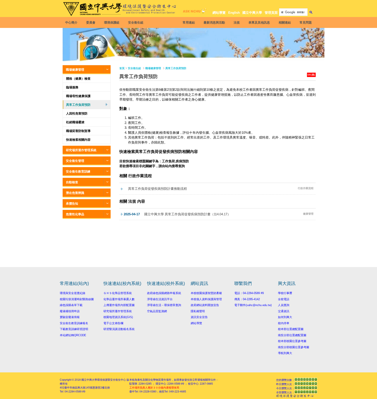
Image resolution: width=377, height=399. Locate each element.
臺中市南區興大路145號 (78, 387)
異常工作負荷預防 (78, 104)
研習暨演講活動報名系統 (119, 329)
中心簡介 (71, 22)
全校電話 (283, 299)
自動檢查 (72, 182)
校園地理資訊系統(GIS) (118, 317)
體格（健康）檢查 (78, 78)
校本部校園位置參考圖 (292, 341)
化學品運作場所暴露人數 (119, 299)
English (234, 12)
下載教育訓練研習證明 (74, 329)
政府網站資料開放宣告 (205, 305)
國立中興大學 (252, 12)
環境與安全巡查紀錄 (72, 293)
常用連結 (189, 22)
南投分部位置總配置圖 (292, 335)
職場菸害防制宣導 (78, 131)
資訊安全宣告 (199, 317)
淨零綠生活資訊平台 (160, 299)
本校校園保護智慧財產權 (206, 293)
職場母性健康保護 (78, 96)
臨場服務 (72, 87)
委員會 (90, 22)
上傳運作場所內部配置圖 (119, 305)
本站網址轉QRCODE (73, 335)
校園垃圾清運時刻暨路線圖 (77, 299)
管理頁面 (271, 12)
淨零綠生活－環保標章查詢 (164, 305)
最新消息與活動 (214, 22)
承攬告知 (72, 203)
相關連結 (285, 22)
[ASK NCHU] (194, 12)
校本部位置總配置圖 (290, 329)
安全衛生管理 (75, 161)
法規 (237, 22)
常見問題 (306, 22)
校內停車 (283, 323)
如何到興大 (285, 317)
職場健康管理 (75, 69)
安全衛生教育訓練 (78, 171)
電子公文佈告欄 (113, 323)
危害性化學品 (75, 214)
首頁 (122, 68)
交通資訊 (283, 311)
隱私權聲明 (198, 311)
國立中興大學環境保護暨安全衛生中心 (103, 379)
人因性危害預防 (76, 113)
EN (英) (311, 75)
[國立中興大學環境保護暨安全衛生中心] (120, 9)
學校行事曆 (285, 293)
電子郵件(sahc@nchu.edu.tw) (253, 305)
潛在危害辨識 (75, 193)
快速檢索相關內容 (78, 139)
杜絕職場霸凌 (75, 122)
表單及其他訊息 (259, 22)
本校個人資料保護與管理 (206, 299)
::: (310, 5)
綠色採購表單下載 (71, 305)
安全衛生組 (135, 22)
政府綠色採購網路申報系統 (164, 293)
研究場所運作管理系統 (81, 150)
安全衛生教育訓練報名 (74, 323)
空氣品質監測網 (157, 311)
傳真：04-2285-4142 (247, 299)
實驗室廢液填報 (70, 317)
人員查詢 (283, 305)
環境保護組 (111, 22)
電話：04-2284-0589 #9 (249, 293)
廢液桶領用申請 (70, 311)
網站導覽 (219, 12)
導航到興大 (285, 353)
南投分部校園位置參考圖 (293, 347)
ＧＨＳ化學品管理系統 (117, 293)
